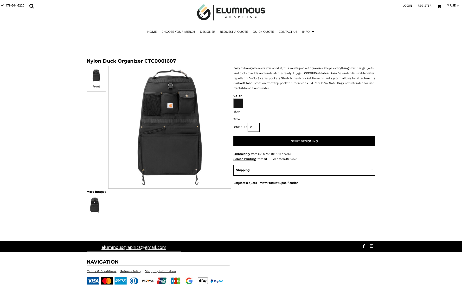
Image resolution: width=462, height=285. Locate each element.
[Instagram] (371, 246)
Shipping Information (160, 271)
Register (424, 6)
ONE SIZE (240, 127)
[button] (31, 6)
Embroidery (241, 154)
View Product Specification (279, 183)
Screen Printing (244, 159)
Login (407, 6)
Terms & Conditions (101, 271)
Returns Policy (130, 271)
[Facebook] (363, 246)
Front (96, 86)
